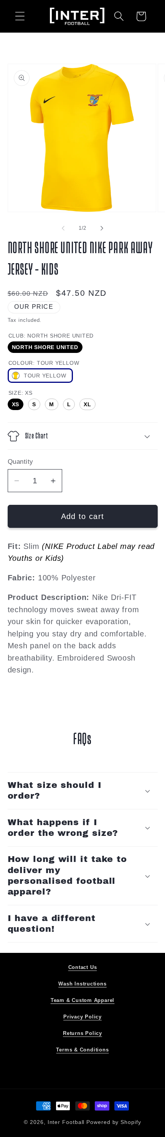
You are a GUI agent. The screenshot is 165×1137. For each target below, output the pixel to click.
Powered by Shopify (113, 1122)
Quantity (20, 461)
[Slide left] (62, 228)
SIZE (20, 393)
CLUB (51, 336)
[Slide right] (102, 228)
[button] (20, 16)
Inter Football (66, 1122)
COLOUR (43, 363)
